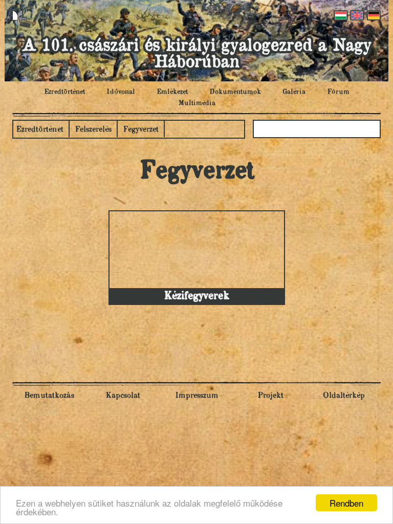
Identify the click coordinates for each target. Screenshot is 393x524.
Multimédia (196, 103)
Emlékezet (172, 92)
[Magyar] (340, 15)
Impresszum (197, 395)
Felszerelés (93, 129)
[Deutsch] (372, 15)
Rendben (346, 502)
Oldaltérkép (344, 395)
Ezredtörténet (64, 92)
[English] (356, 15)
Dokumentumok (235, 92)
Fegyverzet (141, 129)
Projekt (270, 395)
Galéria (293, 92)
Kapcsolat (122, 395)
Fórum (338, 92)
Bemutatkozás (49, 395)
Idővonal (120, 92)
